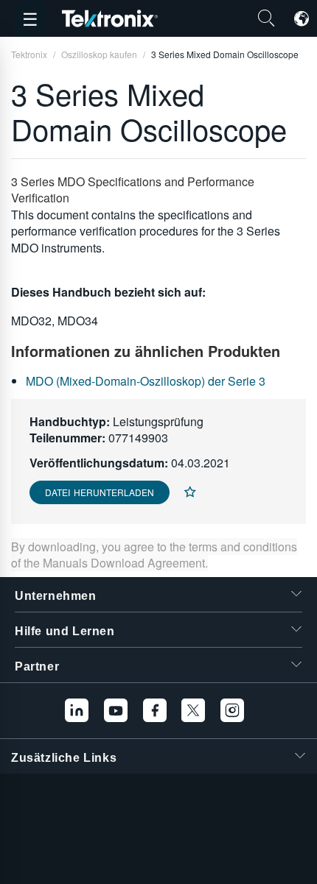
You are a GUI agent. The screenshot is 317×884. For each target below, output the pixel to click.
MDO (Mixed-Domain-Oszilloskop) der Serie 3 (145, 380)
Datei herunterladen (99, 492)
